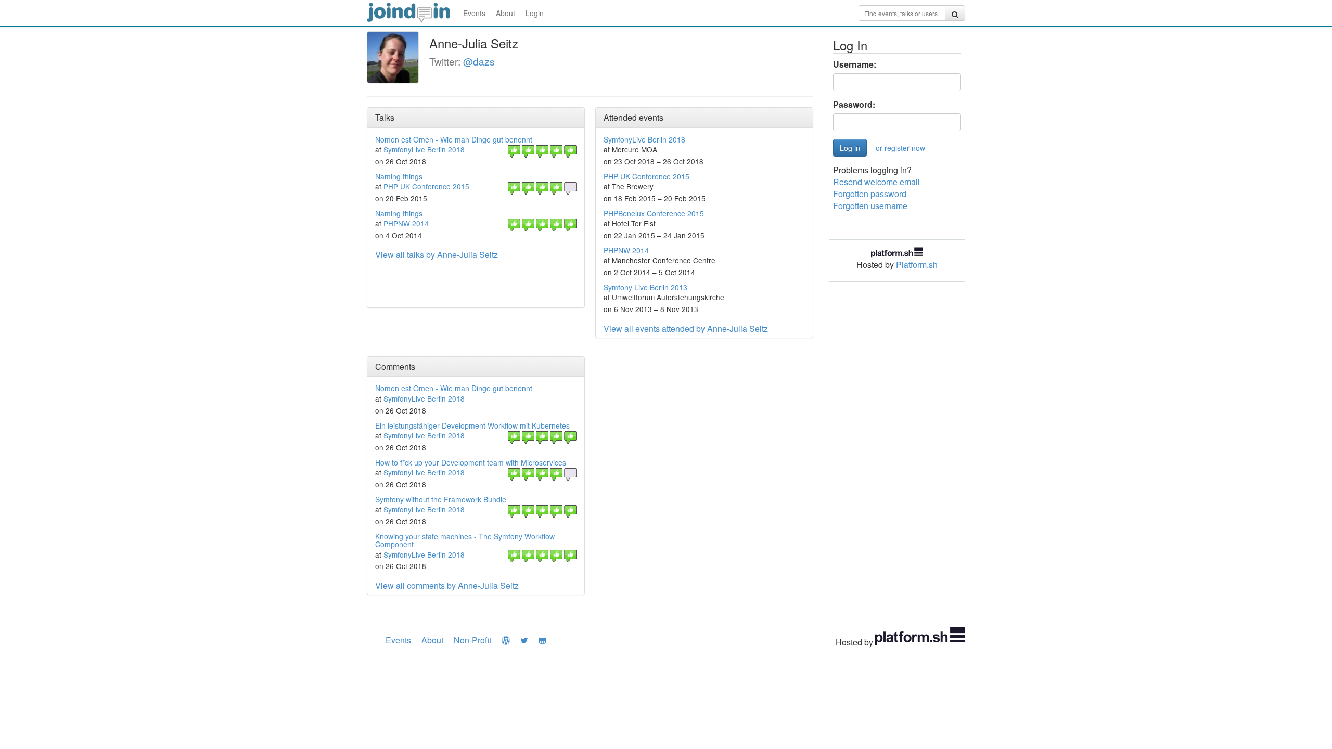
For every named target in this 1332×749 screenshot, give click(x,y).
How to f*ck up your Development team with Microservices (470, 462)
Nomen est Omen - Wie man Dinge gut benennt (453, 139)
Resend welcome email (876, 182)
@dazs (479, 61)
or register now (900, 148)
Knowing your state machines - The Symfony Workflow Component (465, 540)
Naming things (398, 176)
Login (535, 13)
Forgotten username (870, 206)
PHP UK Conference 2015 (426, 186)
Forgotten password (869, 194)
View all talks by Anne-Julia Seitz (436, 255)
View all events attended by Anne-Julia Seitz (686, 328)
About (505, 13)
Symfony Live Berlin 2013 (645, 287)
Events (474, 13)
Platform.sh (917, 264)
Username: (854, 64)
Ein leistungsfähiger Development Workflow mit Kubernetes (472, 425)
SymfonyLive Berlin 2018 (424, 149)
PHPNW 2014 (406, 223)
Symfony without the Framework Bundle (440, 499)
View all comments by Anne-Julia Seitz (447, 585)
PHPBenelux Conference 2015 (654, 213)
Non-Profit (472, 640)
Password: (854, 104)
